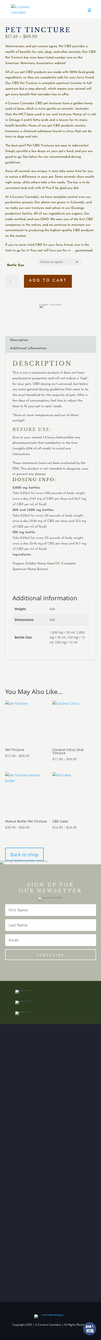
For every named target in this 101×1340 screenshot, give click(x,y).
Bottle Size (15, 265)
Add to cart (48, 281)
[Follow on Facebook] (14, 1232)
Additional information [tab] (28, 348)
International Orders (26, 1056)
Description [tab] (19, 340)
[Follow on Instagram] (23, 1232)
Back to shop (24, 854)
